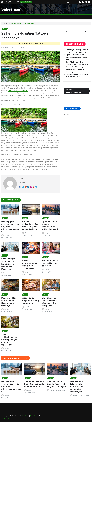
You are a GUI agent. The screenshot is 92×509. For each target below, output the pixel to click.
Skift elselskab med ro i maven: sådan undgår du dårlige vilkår (50, 301)
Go (86, 32)
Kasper (6, 235)
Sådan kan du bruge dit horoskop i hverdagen (30, 300)
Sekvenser (11, 9)
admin (6, 47)
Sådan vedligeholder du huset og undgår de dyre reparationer (9, 339)
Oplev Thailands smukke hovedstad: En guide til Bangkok (50, 225)
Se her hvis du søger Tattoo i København (21, 23)
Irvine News (34, 416)
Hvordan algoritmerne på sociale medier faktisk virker (29, 264)
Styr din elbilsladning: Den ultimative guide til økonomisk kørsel (31, 225)
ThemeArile (5, 419)
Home (5, 23)
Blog (67, 114)
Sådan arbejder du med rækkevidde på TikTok (50, 263)
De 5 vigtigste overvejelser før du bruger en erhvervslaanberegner (10, 227)
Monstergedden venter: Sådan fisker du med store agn (8, 301)
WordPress (25, 416)
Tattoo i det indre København (18, 90)
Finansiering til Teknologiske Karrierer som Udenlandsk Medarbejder (8, 264)
